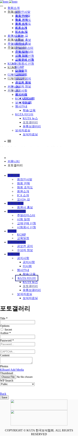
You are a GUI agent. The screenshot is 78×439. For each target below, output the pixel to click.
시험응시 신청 (24, 59)
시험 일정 (21, 51)
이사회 (27, 266)
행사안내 (21, 106)
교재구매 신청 (24, 55)
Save (4, 397)
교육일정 (21, 70)
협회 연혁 (21, 15)
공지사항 (21, 90)
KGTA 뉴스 (30, 118)
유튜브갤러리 (32, 126)
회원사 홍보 (15, 35)
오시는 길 (21, 31)
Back (3, 393)
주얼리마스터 (17, 43)
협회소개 (14, 8)
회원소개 (21, 23)
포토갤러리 (30, 122)
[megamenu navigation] (9, 141)
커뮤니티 (14, 86)
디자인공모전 (17, 74)
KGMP (12, 63)
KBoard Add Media (12, 369)
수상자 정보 (23, 82)
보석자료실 (22, 130)
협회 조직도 (23, 19)
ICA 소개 (21, 27)
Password (7, 340)
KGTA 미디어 (24, 114)
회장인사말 (22, 11)
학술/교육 (29, 110)
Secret (8, 329)
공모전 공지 (23, 78)
